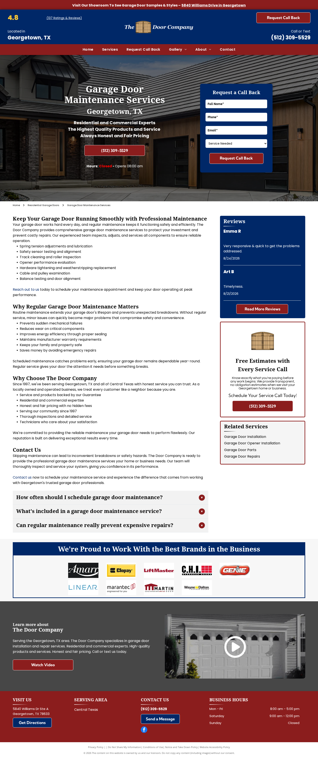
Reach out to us (26, 289)
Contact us (22, 477)
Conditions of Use (153, 747)
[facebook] (144, 730)
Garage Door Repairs (242, 456)
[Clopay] (121, 570)
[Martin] (159, 587)
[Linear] (83, 587)
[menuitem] (88, 49)
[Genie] (235, 570)
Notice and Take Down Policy (181, 747)
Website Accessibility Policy (215, 747)
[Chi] (197, 570)
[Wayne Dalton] (197, 587)
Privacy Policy (95, 747)
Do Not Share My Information (124, 747)
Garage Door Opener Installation (252, 443)
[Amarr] (83, 570)
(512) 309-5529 (290, 37)
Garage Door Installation (245, 436)
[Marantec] (121, 587)
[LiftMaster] (159, 570)
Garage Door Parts (240, 449)
